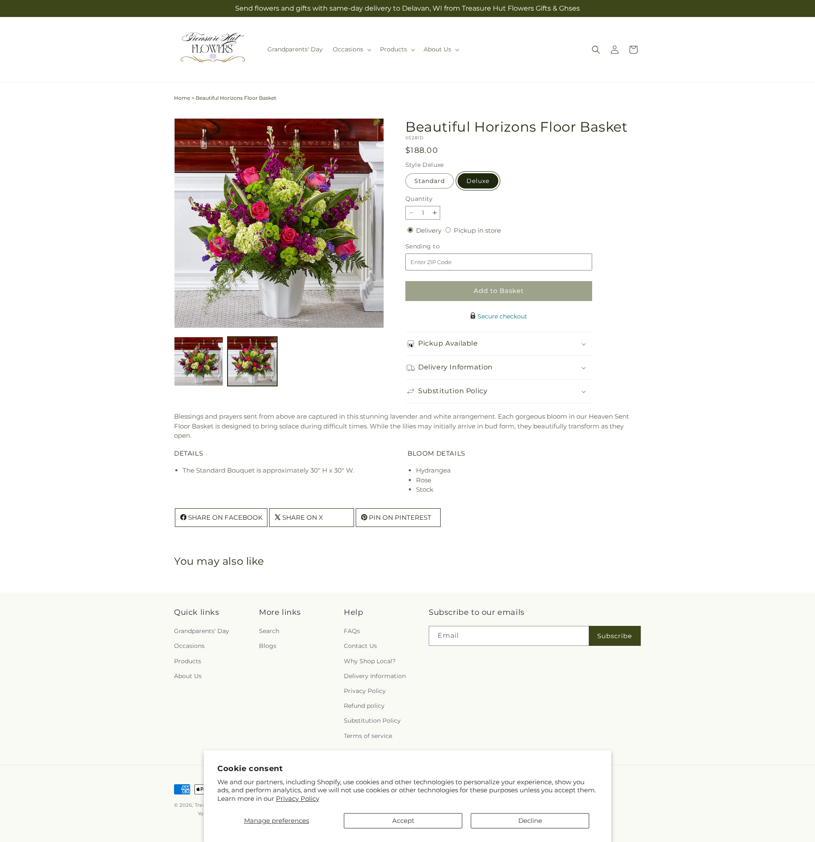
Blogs (267, 646)
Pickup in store (477, 230)
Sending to (435, 246)
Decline (530, 821)
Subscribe (614, 636)
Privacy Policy (297, 798)
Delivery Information (375, 676)
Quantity (419, 199)
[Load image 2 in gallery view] (252, 361)
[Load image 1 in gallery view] (198, 361)
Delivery (429, 230)
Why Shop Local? (370, 661)
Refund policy (364, 706)
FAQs (352, 631)
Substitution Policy (372, 721)
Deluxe (478, 181)
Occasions (189, 646)
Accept (403, 821)
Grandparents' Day (201, 631)
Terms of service (368, 736)
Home (182, 98)
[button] (351, 49)
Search (269, 631)
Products (187, 661)
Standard (429, 181)
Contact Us (360, 646)
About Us (188, 676)
